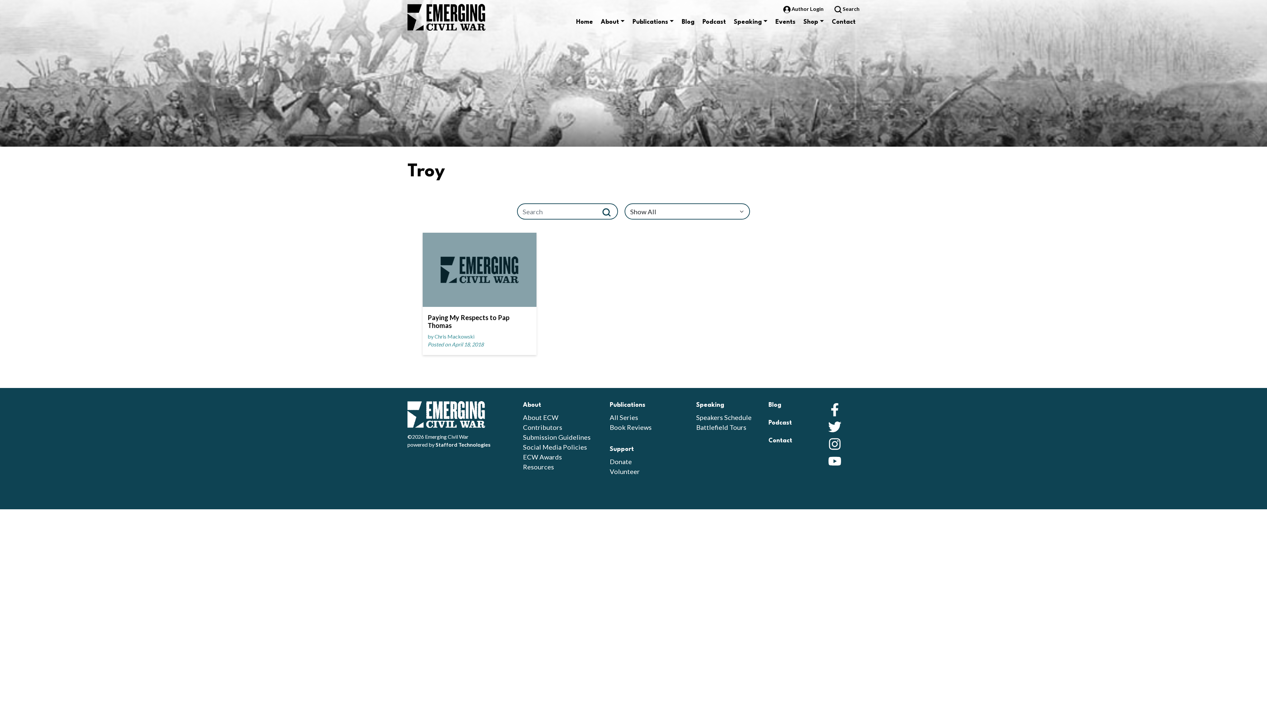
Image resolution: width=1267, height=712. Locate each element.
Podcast (714, 22)
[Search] (609, 211)
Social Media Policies (555, 447)
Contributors (542, 427)
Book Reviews (631, 427)
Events (785, 22)
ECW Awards (542, 457)
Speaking (748, 22)
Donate (621, 461)
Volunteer (625, 471)
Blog (688, 22)
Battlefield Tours (721, 427)
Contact (844, 22)
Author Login (808, 9)
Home (584, 22)
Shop (810, 22)
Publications (650, 22)
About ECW (540, 417)
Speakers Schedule (724, 417)
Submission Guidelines (557, 437)
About (610, 22)
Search (851, 9)
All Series (624, 417)
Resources (538, 467)
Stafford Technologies (463, 444)
